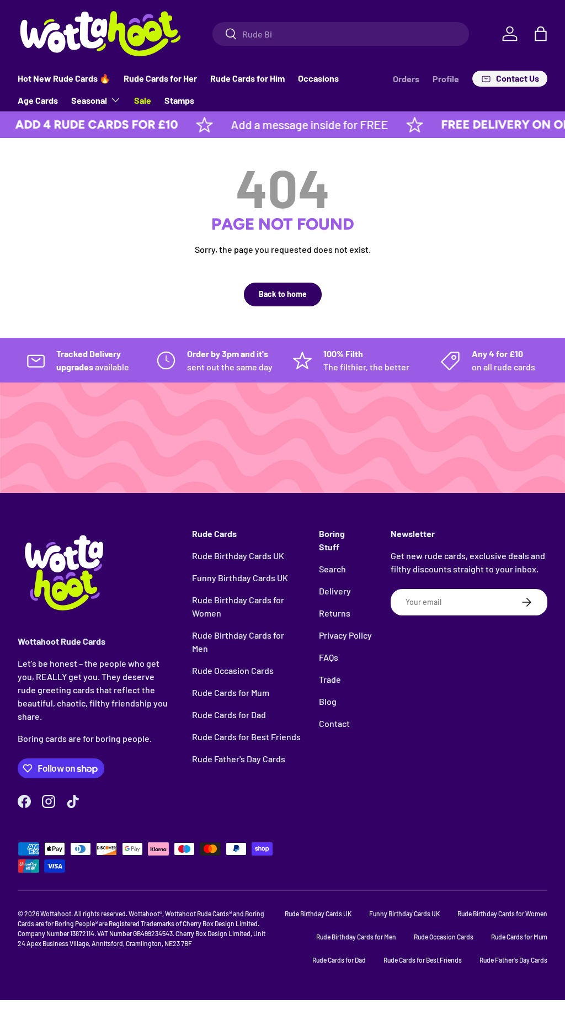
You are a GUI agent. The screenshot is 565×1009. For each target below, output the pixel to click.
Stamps (179, 100)
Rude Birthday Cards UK (238, 555)
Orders (406, 78)
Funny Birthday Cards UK (240, 577)
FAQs (328, 657)
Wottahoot (55, 913)
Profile (446, 78)
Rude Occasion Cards (233, 670)
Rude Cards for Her (160, 78)
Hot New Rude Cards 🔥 (64, 78)
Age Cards (38, 100)
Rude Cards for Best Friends (246, 736)
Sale (142, 100)
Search (332, 569)
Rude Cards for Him (247, 78)
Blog (328, 701)
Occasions (318, 78)
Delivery (335, 591)
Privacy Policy (345, 635)
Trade (330, 679)
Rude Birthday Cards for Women (502, 913)
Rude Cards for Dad (229, 714)
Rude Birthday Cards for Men (356, 937)
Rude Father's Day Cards (238, 758)
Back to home (283, 294)
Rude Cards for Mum (230, 692)
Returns (334, 613)
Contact (334, 723)
